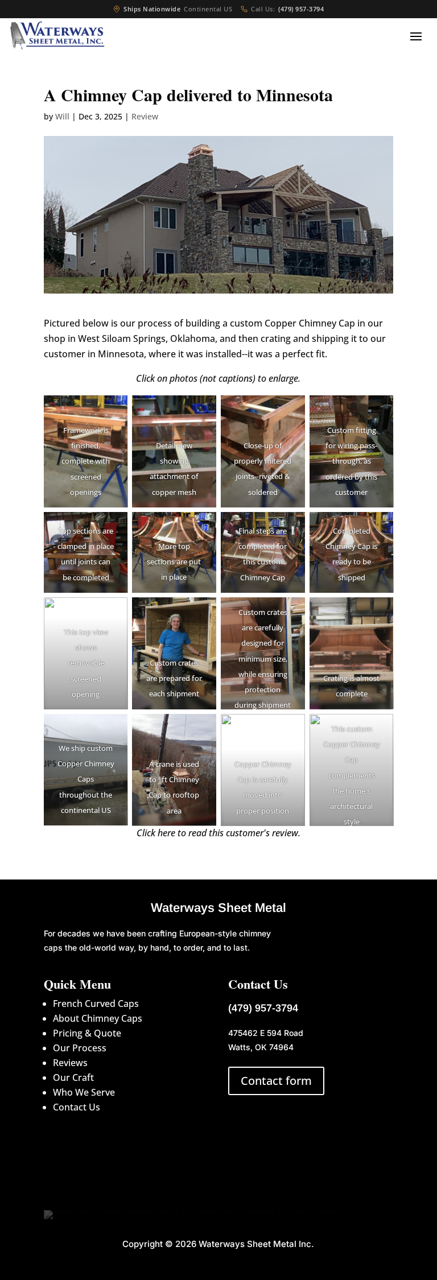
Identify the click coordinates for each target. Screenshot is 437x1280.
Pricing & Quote (87, 1033)
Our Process (79, 1048)
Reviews (70, 1062)
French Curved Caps (96, 1003)
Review (144, 116)
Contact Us (76, 1107)
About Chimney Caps (97, 1018)
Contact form (276, 1080)
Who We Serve (84, 1092)
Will (62, 116)
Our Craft (73, 1077)
